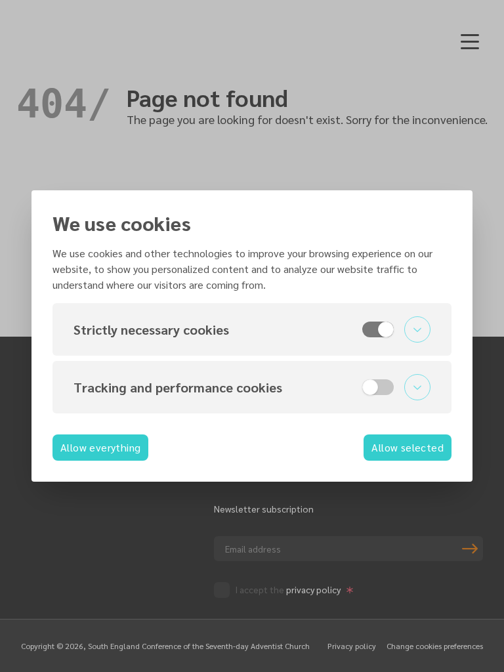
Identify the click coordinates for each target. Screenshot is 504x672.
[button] (252, 329)
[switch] (378, 329)
